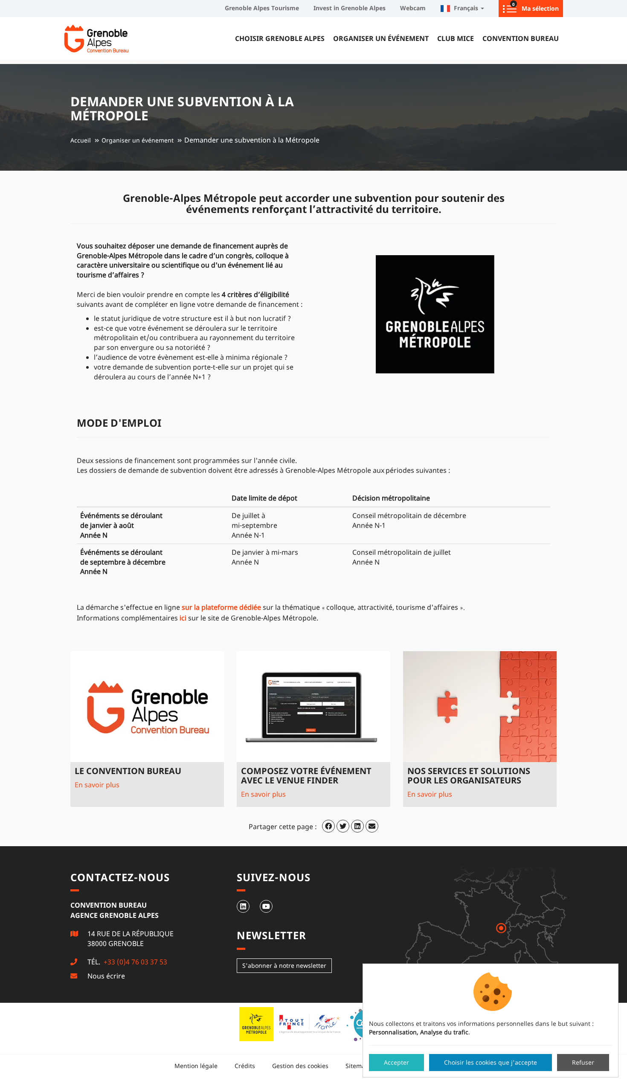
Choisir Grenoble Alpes (280, 38)
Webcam (413, 8)
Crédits (245, 1066)
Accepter (396, 1062)
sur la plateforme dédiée (221, 607)
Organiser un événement (381, 38)
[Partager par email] (372, 826)
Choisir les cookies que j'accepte (490, 1062)
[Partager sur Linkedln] (357, 826)
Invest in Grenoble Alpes (350, 8)
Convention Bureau (520, 38)
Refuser (583, 1062)
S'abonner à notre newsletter (284, 965)
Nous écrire (106, 976)
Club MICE (455, 38)
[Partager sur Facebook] (328, 826)
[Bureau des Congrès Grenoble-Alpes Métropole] (117, 38)
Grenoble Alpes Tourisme (262, 8)
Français (465, 8)
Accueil (80, 140)
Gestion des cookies (300, 1066)
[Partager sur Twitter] (343, 826)
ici (183, 618)
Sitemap (357, 1066)
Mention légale (196, 1066)
